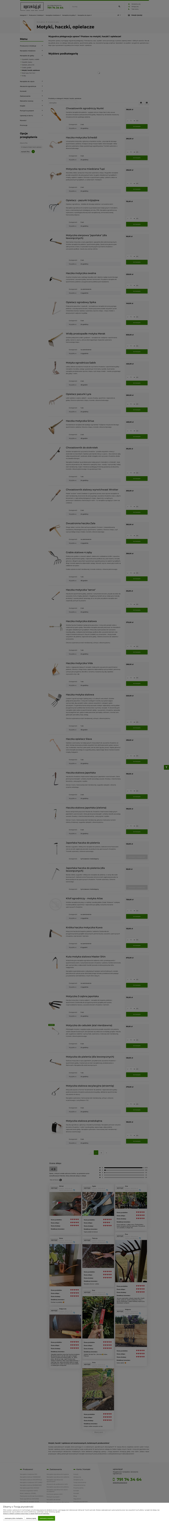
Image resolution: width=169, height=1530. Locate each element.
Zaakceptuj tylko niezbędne (14, 1518)
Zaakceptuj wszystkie (46, 1518)
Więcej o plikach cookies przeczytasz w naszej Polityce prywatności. (26, 1513)
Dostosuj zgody (31, 1518)
